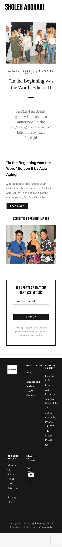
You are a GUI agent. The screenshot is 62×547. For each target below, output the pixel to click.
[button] (8, 244)
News (29, 390)
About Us (29, 375)
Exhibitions (31, 381)
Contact (31, 395)
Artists (30, 386)
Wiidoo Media (45, 527)
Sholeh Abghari (41, 523)
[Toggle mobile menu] (55, 5)
